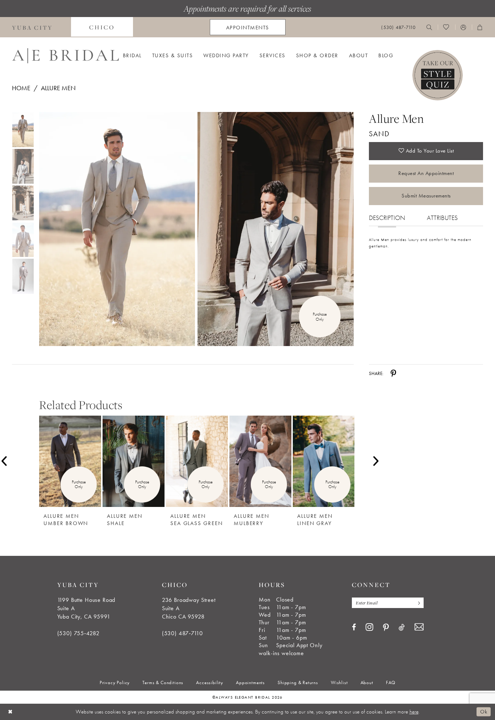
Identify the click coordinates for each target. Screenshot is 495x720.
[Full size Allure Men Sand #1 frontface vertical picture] (275, 229)
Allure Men (58, 88)
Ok (483, 711)
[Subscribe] (417, 603)
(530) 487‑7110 (182, 633)
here (414, 711)
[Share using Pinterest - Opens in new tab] (393, 373)
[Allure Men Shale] (134, 461)
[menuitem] (102, 27)
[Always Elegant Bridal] (65, 55)
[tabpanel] (115, 229)
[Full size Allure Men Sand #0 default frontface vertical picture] (117, 229)
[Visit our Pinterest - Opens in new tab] (386, 628)
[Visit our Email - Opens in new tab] (419, 627)
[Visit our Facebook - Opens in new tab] (354, 627)
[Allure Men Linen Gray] (324, 461)
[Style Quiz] (437, 75)
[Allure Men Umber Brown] (70, 461)
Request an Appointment (426, 173)
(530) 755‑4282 (78, 633)
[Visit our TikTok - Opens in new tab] (402, 627)
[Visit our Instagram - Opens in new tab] (369, 627)
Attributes (442, 217)
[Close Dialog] (10, 712)
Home (21, 88)
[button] (463, 27)
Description (387, 217)
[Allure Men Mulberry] (260, 461)
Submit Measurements (426, 195)
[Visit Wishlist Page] (446, 27)
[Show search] (429, 27)
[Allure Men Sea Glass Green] (197, 461)
